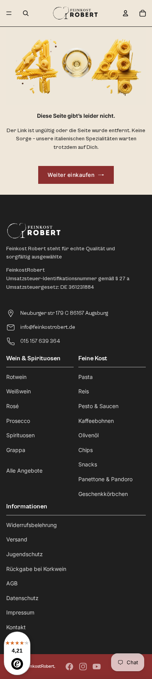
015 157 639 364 (40, 341)
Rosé (12, 406)
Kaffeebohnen (96, 420)
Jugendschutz (24, 554)
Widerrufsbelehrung (31, 525)
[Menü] (9, 13)
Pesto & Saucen (98, 406)
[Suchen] (25, 13)
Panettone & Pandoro (105, 479)
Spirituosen (20, 435)
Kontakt (16, 627)
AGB (12, 583)
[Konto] (125, 13)
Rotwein (16, 377)
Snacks (87, 464)
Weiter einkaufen (71, 174)
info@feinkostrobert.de (47, 327)
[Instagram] (83, 666)
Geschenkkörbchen (103, 493)
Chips (85, 450)
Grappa (15, 450)
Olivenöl (88, 435)
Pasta (85, 377)
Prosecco (18, 420)
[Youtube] (96, 666)
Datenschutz (22, 598)
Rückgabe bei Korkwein (36, 569)
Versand (16, 539)
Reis (83, 391)
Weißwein (18, 391)
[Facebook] (69, 666)
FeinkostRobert (39, 666)
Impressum (20, 612)
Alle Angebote (24, 470)
